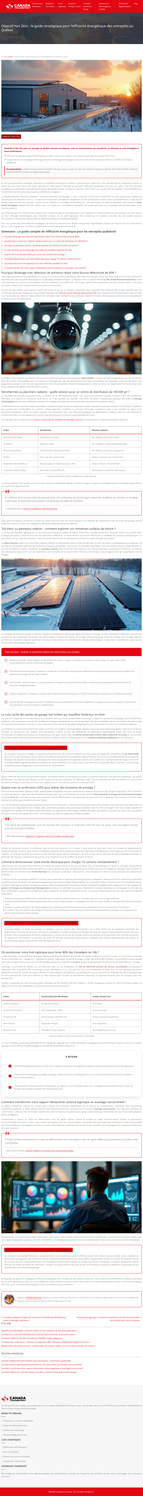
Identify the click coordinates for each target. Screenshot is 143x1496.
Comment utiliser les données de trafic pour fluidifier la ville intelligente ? (32, 1338)
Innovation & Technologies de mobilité (105, 6)
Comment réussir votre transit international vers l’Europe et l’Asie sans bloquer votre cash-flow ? (41, 1364)
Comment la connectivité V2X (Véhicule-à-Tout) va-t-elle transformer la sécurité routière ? (38, 1334)
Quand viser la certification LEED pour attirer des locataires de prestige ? (34, 254)
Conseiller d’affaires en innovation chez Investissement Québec (49, 1151)
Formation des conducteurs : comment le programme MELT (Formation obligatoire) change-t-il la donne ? (45, 1342)
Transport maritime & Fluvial (87, 6)
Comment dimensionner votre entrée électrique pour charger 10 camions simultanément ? (42, 259)
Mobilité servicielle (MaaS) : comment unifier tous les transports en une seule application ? (39, 1330)
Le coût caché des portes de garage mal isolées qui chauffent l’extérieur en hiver (38, 250)
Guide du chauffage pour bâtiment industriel (40, 509)
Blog (136, 3)
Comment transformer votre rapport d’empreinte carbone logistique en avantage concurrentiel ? (45, 268)
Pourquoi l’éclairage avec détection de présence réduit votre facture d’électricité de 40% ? (42, 236)
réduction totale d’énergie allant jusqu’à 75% (77, 293)
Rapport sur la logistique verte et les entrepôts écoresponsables (50, 836)
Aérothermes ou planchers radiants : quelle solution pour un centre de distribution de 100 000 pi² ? (46, 241)
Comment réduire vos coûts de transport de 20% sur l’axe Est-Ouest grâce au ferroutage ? (39, 1372)
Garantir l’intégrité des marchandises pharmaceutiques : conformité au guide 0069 (36, 1361)
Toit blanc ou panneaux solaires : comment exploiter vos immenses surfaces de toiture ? (41, 245)
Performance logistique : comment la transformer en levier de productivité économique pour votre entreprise (108, 1319)
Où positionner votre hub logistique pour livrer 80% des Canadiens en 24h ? (36, 263)
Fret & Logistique (62, 4)
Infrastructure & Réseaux (37, 4)
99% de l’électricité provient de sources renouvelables (103, 966)
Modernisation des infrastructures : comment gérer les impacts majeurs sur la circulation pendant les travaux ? (48, 1346)
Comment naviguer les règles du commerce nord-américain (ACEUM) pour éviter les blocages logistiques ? (34, 1319)
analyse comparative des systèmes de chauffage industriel (58, 419)
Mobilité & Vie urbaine (50, 4)
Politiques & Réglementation (125, 4)
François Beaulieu (34, 1297)
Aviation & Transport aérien (74, 4)
